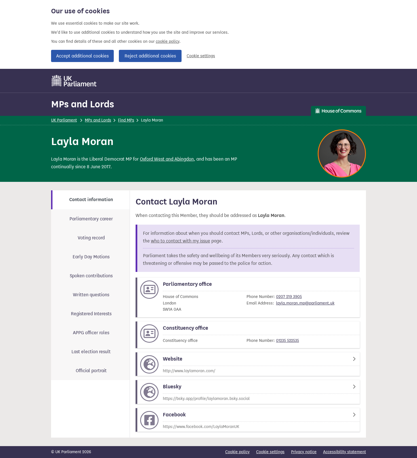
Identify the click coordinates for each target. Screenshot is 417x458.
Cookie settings (201, 56)
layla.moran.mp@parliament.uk (305, 303)
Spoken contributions (91, 275)
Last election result (91, 351)
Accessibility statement (344, 452)
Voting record (91, 237)
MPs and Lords (82, 104)
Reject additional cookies (150, 56)
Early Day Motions (91, 256)
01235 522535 (287, 340)
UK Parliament (64, 120)
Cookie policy (237, 452)
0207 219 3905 (289, 296)
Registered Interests (91, 313)
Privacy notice (304, 452)
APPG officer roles (91, 332)
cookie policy (167, 41)
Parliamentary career (91, 218)
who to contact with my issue (180, 241)
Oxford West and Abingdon (167, 159)
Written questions (91, 294)
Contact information (91, 200)
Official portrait (91, 370)
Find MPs (126, 120)
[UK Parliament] (74, 80)
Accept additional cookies (82, 56)
